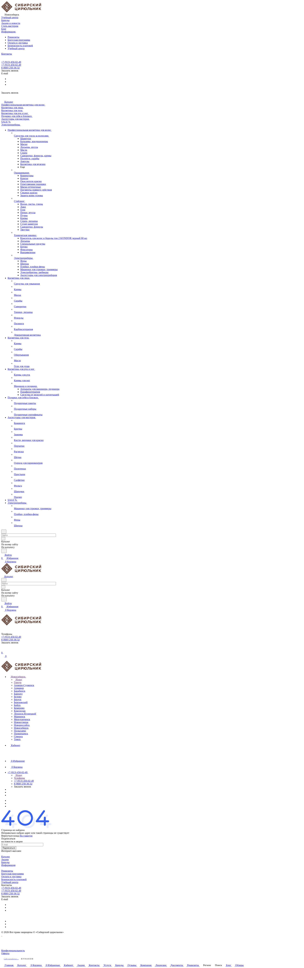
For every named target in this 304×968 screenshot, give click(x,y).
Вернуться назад (10, 835)
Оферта (5, 953)
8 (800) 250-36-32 (10, 67)
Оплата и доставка (18, 42)
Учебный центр (16, 48)
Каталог (5, 856)
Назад (18, 679)
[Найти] (4, 551)
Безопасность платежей (20, 45)
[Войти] (2, 649)
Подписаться (9, 848)
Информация (8, 865)
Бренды (5, 862)
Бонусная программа (19, 40)
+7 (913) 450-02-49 (11, 62)
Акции (5, 859)
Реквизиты (13, 37)
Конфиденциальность (13, 950)
